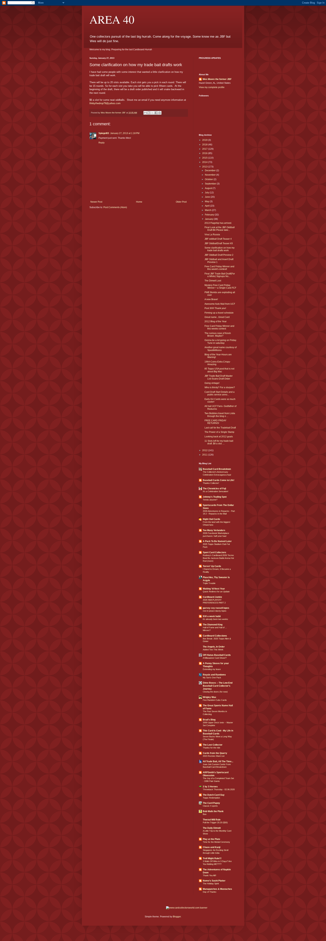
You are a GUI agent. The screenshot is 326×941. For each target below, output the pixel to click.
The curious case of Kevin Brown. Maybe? (218, 334)
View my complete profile (212, 87)
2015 (205, 157)
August (209, 188)
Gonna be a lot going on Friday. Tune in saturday (221, 341)
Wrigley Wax (209, 697)
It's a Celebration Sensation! (215, 491)
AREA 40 (111, 19)
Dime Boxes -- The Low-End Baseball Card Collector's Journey (217, 686)
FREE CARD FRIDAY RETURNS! (215, 421)
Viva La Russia (212, 234)
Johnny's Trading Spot (215, 497)
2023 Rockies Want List (214, 756)
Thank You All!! (209, 875)
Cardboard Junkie (212, 597)
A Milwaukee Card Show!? (215, 658)
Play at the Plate (211, 839)
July (207, 192)
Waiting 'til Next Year (214, 588)
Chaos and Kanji (211, 847)
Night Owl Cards (211, 519)
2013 (205, 166)
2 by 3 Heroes (210, 786)
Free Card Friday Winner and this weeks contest (219, 327)
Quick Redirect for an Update (216, 591)
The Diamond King (212, 624)
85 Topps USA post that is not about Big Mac (219, 370)
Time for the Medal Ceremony (216, 842)
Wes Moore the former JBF (217, 79)
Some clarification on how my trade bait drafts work (220, 249)
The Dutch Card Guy (214, 795)
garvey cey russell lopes (216, 608)
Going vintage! (212, 383)
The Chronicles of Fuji (214, 488)
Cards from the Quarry (215, 753)
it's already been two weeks (215, 619)
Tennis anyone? (210, 500)
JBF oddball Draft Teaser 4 (218, 239)
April (207, 205)
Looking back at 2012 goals (219, 436)
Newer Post (96, 202)
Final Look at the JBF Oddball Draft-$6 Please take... (220, 228)
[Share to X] (152, 113)
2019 (205, 140)
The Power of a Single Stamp (219, 432)
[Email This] (145, 113)
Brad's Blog (209, 719)
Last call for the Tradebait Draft (220, 427)
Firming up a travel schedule (219, 312)
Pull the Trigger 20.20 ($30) (215, 822)
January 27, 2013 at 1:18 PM (124, 133)
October (209, 179)
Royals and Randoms (214, 674)
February (210, 214)
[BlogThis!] (149, 113)
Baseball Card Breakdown (217, 469)
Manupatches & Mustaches (217, 889)
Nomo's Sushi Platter (214, 880)
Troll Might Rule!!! (212, 858)
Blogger (177, 916)
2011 (205, 454)
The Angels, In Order (214, 646)
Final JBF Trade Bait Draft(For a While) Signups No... (220, 275)
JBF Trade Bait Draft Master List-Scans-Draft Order (219, 377)
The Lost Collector (212, 745)
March (208, 210)
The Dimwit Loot (213, 280)
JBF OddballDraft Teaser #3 (219, 243)
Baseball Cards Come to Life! (218, 480)
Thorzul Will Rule (212, 819)
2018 (205, 144)
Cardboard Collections (215, 635)
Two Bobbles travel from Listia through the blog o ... (220, 414)
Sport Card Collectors (214, 552)
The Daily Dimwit (212, 828)
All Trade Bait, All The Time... (218, 761)
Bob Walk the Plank (213, 811)
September (211, 183)
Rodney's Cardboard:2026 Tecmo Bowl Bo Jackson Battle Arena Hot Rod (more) (218, 558)
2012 (205, 450)
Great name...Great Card (217, 317)
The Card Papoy (211, 803)
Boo (204, 814)
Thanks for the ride (211, 748)
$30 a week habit (212, 616)
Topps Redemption (211, 798)
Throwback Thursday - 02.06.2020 (219, 789)
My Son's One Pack (212, 677)
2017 (205, 149)
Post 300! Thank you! (215, 308)
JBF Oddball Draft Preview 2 (219, 255)
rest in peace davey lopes (214, 611)
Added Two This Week (213, 649)
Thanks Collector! (211, 483)
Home (139, 202)
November (210, 174)
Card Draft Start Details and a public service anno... (220, 393)
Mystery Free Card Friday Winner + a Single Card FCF (220, 286)
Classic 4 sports (210, 806)
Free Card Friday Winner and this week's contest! (219, 267)
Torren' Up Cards (212, 566)
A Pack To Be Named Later (217, 541)
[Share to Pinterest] (159, 113)
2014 (205, 162)
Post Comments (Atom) (115, 207)
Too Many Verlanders (214, 530)
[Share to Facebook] (156, 113)
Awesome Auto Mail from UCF (220, 304)
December (210, 170)
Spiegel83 (103, 133)
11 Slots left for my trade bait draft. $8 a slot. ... (219, 442)
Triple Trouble (209, 583)
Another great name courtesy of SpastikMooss (221, 348)
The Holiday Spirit (211, 883)
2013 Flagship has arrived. (218, 223)
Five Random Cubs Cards (215, 700)
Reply (101, 142)
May (207, 201)
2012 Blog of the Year (216, 321)
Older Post (181, 202)
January (209, 219)
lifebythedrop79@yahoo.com (105, 103)
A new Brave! (211, 299)
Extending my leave (212, 669)
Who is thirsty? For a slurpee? (220, 387)
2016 (205, 153)
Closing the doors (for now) (215, 692)
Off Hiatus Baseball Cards (217, 655)
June (208, 197)
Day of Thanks (209, 892)
